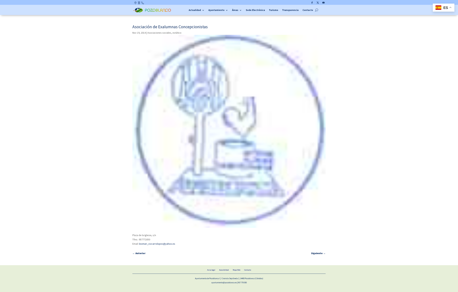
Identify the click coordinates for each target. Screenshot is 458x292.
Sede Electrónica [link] (255, 10)
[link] (152, 12)
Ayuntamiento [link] (216, 10)
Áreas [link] (235, 10)
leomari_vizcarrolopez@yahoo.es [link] (157, 243)
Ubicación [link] (135, 3)
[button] (312, 3)
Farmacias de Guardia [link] (139, 3)
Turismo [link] (273, 10)
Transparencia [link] (290, 10)
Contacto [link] (142, 3)
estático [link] (176, 32)
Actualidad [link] (195, 10)
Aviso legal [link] (211, 270)
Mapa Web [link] (236, 270)
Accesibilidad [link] (224, 270)
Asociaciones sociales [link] (159, 32)
